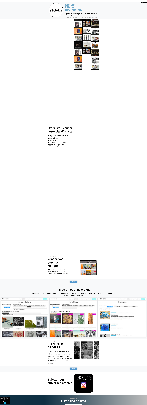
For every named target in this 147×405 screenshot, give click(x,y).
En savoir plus (51, 363)
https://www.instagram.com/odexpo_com (58, 390)
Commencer (73, 281)
